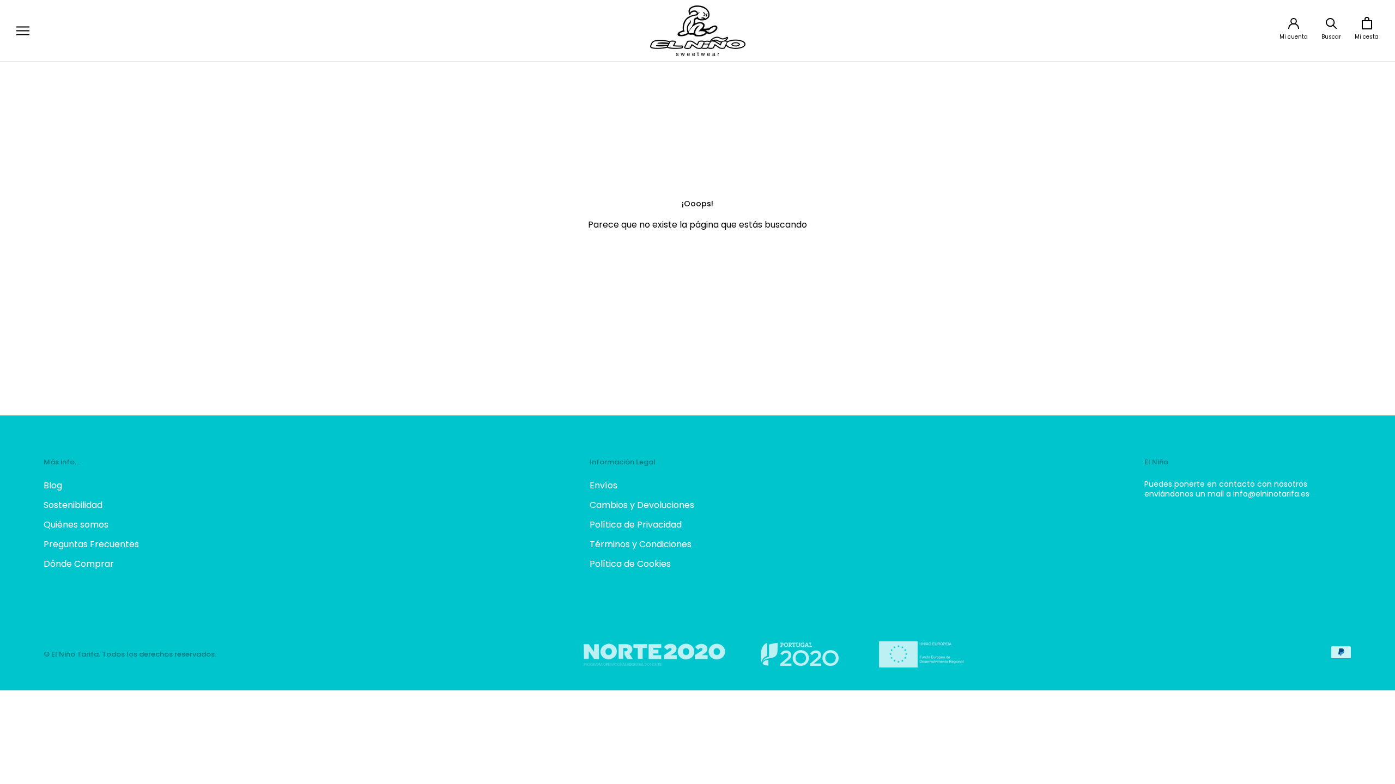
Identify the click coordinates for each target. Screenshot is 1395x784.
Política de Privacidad (636, 524)
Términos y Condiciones (641, 544)
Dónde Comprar (79, 564)
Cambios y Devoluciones (642, 505)
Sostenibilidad (73, 505)
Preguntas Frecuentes (91, 544)
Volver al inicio (697, 265)
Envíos (603, 485)
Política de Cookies (630, 564)
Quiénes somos (76, 524)
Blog (53, 485)
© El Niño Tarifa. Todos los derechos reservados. (130, 654)
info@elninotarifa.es (1271, 493)
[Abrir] (22, 30)
